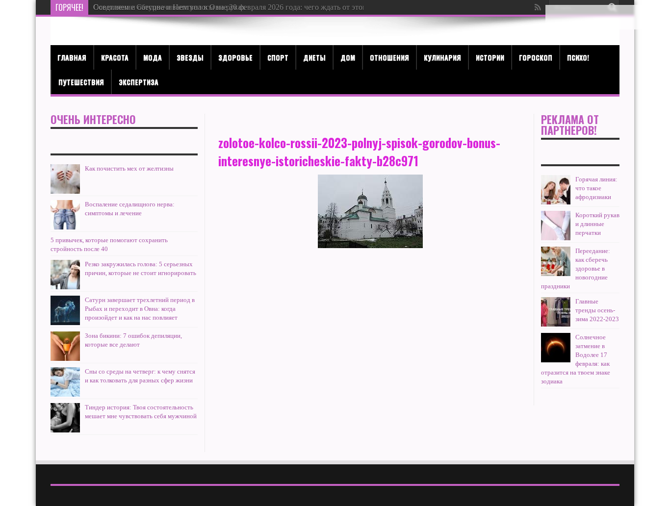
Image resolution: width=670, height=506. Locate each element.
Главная (71, 57)
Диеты (314, 57)
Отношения (389, 57)
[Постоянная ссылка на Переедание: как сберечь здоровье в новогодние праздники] (555, 261)
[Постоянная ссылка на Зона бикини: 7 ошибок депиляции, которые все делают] (65, 346)
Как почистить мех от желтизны (129, 168)
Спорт (277, 57)
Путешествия (81, 81)
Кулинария (442, 57)
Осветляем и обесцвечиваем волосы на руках (169, 7)
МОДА (152, 57)
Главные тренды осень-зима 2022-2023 (597, 310)
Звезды (190, 57)
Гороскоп (535, 57)
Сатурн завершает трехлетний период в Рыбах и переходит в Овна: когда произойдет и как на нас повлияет (140, 308)
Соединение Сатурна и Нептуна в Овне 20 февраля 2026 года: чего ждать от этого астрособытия (255, 7)
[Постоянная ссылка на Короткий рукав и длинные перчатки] (555, 225)
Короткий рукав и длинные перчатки (597, 223)
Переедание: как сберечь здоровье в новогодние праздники (575, 268)
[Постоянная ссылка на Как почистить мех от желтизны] (65, 179)
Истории (490, 57)
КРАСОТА (115, 57)
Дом (347, 57)
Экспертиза (138, 81)
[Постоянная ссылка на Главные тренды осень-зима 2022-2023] (555, 312)
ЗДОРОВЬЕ (235, 57)
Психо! (578, 57)
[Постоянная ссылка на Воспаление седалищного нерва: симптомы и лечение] (65, 214)
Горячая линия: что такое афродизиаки (596, 188)
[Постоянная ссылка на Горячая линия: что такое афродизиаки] (555, 189)
